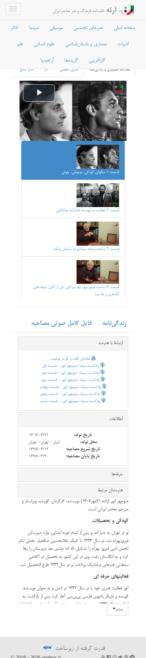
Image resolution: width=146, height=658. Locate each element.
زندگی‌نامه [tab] (114, 323)
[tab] (73, 343)
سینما (34, 28)
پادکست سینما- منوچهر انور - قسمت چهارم (71, 387)
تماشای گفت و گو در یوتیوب (70, 358)
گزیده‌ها (71, 60)
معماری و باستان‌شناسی (86, 44)
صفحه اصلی (124, 28)
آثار (46, 69)
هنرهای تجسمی (88, 28)
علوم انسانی (44, 44)
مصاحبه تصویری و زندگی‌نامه (110, 69)
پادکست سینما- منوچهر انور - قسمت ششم (70, 401)
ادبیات (122, 44)
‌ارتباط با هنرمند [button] (110, 343)
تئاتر (14, 28)
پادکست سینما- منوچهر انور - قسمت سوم (71, 380)
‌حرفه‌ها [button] (117, 474)
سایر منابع (26, 69)
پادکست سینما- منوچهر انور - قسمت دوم (71, 373)
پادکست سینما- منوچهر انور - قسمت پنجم (70, 394)
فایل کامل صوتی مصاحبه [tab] (61, 323)
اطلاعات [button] (116, 419)
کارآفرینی (97, 60)
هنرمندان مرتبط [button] (110, 490)
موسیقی (56, 28)
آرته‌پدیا (47, 60)
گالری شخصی (69, 69)
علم (20, 44)
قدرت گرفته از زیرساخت (79, 648)
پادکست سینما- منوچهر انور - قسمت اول (71, 366)
